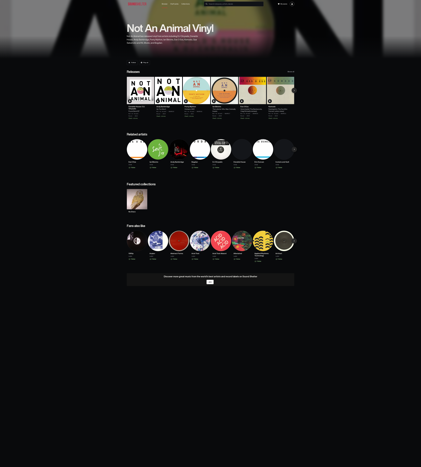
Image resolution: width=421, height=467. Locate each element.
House (130, 116)
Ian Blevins (216, 106)
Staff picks (174, 4)
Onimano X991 (190, 109)
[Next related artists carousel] (294, 149)
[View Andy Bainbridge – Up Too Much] (168, 90)
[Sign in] (292, 4)
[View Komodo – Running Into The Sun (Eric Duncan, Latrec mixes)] (280, 90)
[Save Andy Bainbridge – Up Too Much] (179, 102)
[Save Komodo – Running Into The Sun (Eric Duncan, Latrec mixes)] (291, 102)
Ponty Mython (190, 106)
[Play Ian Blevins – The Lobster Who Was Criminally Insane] (214, 101)
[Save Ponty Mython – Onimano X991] (207, 102)
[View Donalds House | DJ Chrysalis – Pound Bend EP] (140, 90)
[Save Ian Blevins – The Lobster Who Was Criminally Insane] (235, 102)
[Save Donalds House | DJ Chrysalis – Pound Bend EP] (151, 102)
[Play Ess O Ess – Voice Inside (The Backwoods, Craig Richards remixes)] (242, 101)
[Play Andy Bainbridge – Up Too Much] (158, 101)
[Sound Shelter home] (142, 4)
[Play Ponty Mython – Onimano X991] (186, 101)
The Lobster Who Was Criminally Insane (224, 110)
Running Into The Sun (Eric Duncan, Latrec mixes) (277, 110)
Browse (164, 4)
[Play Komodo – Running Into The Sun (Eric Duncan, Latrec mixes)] (270, 101)
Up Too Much (161, 109)
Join (210, 282)
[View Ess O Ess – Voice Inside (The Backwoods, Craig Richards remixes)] (252, 90)
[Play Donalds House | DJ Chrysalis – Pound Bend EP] (130, 101)
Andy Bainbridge (163, 106)
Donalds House (134, 106)
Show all (290, 71)
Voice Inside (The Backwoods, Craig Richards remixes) (251, 110)
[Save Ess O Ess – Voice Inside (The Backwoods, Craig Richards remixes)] (263, 102)
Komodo (272, 106)
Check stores (133, 118)
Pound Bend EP (133, 111)
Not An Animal (133, 113)
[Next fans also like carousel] (294, 241)
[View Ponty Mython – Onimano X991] (196, 90)
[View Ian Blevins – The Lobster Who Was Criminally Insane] (224, 90)
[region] (210, 99)
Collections (185, 4)
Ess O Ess (244, 106)
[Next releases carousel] (294, 90)
